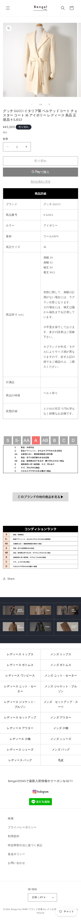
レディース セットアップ (20, 717)
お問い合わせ (16, 863)
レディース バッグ (20, 760)
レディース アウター (20, 728)
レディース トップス (20, 654)
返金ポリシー (16, 854)
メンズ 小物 (60, 728)
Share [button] (11, 578)
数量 (5, 139)
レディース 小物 (20, 739)
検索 (11, 818)
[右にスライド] (49, 104)
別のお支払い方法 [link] (40, 181)
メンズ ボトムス (60, 665)
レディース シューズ (20, 749)
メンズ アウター (60, 717)
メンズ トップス (60, 654)
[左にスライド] (32, 104)
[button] (8, 8)
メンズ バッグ (61, 749)
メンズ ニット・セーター (61, 675)
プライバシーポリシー (22, 827)
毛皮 (61, 760)
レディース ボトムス (20, 665)
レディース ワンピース (20, 675)
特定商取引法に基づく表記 (25, 845)
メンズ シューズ (60, 739)
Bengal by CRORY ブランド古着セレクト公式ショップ (38, 909)
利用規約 (13, 836)
